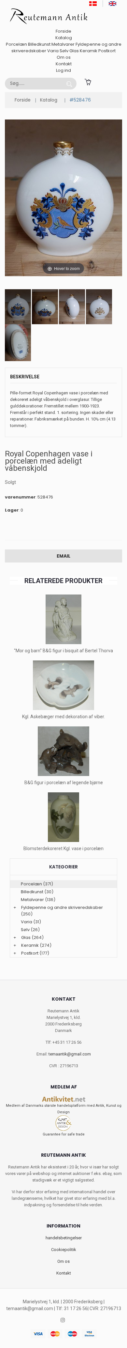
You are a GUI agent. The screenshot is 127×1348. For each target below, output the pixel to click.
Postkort (107, 51)
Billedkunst (39, 44)
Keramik (88, 51)
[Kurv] (87, 82)
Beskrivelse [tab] (24, 376)
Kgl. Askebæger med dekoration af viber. (63, 716)
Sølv (64, 51)
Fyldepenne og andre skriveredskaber (62, 907)
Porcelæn (16, 44)
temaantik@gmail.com (70, 1054)
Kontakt (64, 64)
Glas (74, 51)
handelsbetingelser (64, 1237)
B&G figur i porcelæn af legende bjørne (63, 782)
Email (63, 556)
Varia (53, 51)
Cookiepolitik (63, 1249)
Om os (64, 57)
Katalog (63, 38)
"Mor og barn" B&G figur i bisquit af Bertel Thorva (63, 650)
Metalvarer (63, 44)
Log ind (63, 70)
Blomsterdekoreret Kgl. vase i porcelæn (63, 848)
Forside (63, 31)
